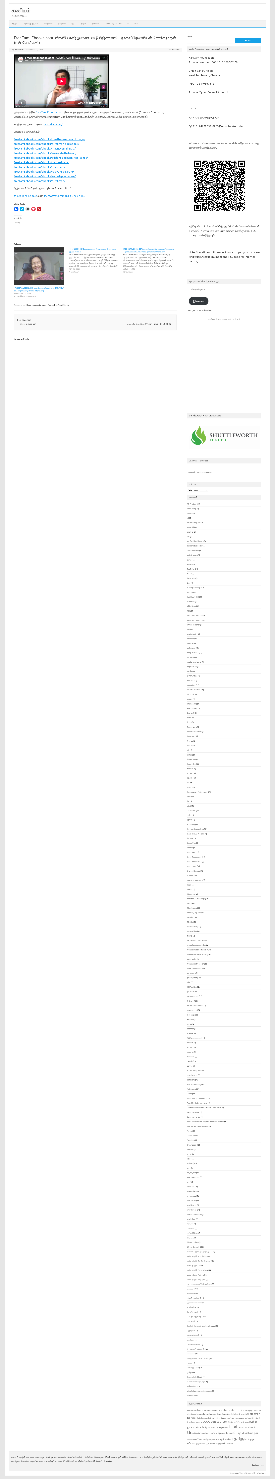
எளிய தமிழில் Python (195, 1275)
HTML (189, 773)
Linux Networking (194, 862)
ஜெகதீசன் (191, 1330)
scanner (190, 1029)
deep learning (193, 653)
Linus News (191, 852)
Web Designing (193, 1177)
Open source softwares (197, 954)
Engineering (192, 704)
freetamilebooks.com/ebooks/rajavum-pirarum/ (44, 171)
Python (190, 1001)
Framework (192, 727)
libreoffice (191, 843)
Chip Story (191, 606)
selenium (191, 1057)
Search (248, 40)
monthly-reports (194, 913)
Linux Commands (194, 857)
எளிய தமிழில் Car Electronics (198, 1261)
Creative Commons (195, 620)
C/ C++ (190, 592)
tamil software (193, 1112)
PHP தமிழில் (192, 987)
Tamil (189, 1094)
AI (188, 518)
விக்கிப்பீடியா (192, 1386)
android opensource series (206, 1410)
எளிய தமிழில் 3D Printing (197, 1256)
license (190, 848)
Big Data (190, 569)
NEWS (189, 936)
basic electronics (234, 1410)
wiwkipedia (192, 1205)
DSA (247, 1414)
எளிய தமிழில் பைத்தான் (196, 1279)
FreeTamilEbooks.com (49, 112)
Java (189, 806)
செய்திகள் (191, 1321)
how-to (190, 769)
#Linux (73, 195)
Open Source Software (196, 950)
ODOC (204, 1421)
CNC (189, 611)
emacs (189, 699)
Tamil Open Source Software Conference (204, 1108)
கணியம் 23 (191, 1293)
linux (189, 1422)
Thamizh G (252, 1427)
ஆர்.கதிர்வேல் (192, 1233)
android (190, 527)
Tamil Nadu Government (197, 1103)
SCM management (194, 1038)
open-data (191, 959)
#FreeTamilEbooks (25, 195)
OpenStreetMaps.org (196, 964)
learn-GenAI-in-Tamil (195, 834)
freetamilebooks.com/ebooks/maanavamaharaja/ (44, 148)
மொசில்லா (229, 1443)
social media (192, 1075)
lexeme (190, 838)
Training (190, 1140)
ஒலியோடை (96, 24)
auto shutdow (193, 550)
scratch (190, 1043)
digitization (192, 667)
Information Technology (197, 792)
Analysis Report (193, 523)
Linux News (192, 866)
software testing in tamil (218, 1428)
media (189, 889)
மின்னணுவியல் (193, 1368)
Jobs (189, 815)
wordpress (191, 1210)
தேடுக (189, 36)
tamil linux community (32, 305)
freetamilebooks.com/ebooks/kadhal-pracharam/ (45, 176)
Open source (217, 1421)
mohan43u (19, 49)
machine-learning (194, 880)
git (188, 750)
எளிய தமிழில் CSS (194, 1266)
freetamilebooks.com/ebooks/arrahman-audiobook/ (46, 143)
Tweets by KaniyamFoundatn (199, 472)
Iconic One (234, 1473)
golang (190, 755)
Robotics (191, 1015)
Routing (190, 1019)
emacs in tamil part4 (27, 324)
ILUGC (189, 787)
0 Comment (174, 49)
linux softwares (193, 871)
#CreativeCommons (56, 195)
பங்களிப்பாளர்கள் (193, 1345)
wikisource (191, 1196)
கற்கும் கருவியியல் (194, 1298)
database (191, 648)
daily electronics (208, 1414)
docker (190, 671)
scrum (189, 1047)
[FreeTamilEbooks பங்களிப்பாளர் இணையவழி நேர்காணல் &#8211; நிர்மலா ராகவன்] (96, 260)
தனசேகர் (191, 1340)
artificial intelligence (195, 541)
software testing (194, 1084)
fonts (189, 722)
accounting (191, 509)
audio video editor (195, 546)
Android (190, 1410)
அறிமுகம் (15, 24)
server (189, 1066)
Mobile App (192, 908)
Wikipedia (196, 1433)
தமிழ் (238, 1438)
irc (188, 801)
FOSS (193, 1418)
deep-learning (223, 1414)
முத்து (189, 1372)
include (198, 1418)
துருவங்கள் (200, 1443)
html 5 (189, 778)
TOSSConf (191, 1136)
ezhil (189, 718)
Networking (192, 931)
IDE (188, 783)
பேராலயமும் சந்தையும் (195, 1349)
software (191, 1080)
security (190, 1052)
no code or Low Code (196, 941)
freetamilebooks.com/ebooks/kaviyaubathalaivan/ (45, 153)
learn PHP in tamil (253, 1418)
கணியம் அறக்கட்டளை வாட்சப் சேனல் (224, 319)
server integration (194, 1070)
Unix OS (190, 1149)
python (253, 1421)
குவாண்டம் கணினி (194, 1303)
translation (191, 1145)
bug (188, 583)
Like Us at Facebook (198, 460)
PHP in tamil (230, 1422)
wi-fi (189, 1182)
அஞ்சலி (190, 1224)
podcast (190, 992)
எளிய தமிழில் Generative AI (198, 1270)
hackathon (191, 759)
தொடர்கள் (209, 1443)
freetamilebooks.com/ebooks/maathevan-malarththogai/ (49, 139)
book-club (191, 578)
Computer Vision (194, 615)
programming (193, 996)
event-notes (192, 708)
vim (188, 1168)
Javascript (191, 811)
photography (192, 978)
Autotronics (192, 555)
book (189, 574)
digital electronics (237, 1414)
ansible (190, 532)
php (188, 982)
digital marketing (194, 662)
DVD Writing (192, 676)
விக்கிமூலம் (191, 1396)
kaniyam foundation (195, 829)
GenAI (189, 745)
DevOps (190, 657)
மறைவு (189, 1363)
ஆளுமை (190, 1238)
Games (190, 741)
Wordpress (206, 1433)
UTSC (189, 1154)
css (188, 629)
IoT (188, 796)
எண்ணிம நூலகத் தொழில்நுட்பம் (199, 1252)
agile (189, 513)
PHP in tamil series (242, 1422)
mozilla (190, 917)
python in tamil (195, 1427)
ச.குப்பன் (190, 1307)
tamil (233, 1426)
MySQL (190, 922)
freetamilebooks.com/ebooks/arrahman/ (39, 180)
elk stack (190, 694)
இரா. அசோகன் (193, 1247)
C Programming (193, 588)
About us (131, 24)
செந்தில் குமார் (192, 1312)
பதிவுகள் (83, 24)
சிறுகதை (213, 1439)
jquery (189, 820)
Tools (189, 1131)
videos (44, 305)
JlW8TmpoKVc (59, 305)
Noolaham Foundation (196, 945)
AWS (189, 564)
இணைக (198, 301)
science (190, 1033)
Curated (190, 639)
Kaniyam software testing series (234, 1418)
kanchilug (191, 824)
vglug (189, 1159)
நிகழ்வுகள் (62, 24)
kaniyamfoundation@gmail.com (235, 143)
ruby (189, 1024)
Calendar (191, 602)
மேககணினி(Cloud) (195, 1377)
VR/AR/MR (191, 1173)
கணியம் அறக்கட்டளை (114, 24)
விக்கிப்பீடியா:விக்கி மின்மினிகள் (199, 1391)
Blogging (249, 1410)
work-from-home (194, 1215)
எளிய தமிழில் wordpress (221, 1433)
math (189, 885)
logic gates (195, 1422)
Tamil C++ (243, 1427)
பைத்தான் (191, 1354)
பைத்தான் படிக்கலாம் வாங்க (198, 1358)
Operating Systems (195, 968)
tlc (68, 305)
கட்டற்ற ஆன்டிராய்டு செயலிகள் (199, 1284)
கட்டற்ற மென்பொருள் (245, 1433)
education (191, 685)
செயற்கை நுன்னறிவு (195, 1317)
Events (190, 713)
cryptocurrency (193, 625)
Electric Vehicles (193, 690)
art (188, 537)
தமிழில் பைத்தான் (226, 1439)
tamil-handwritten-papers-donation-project (205, 1122)
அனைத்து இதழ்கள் (31, 24)
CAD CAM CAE (193, 597)
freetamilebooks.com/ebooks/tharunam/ (39, 167)
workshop (191, 1219)
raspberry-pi (192, 1010)
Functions (191, 736)
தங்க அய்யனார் (193, 1335)
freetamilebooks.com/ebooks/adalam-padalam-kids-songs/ (51, 157)
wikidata (190, 1187)
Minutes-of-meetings (196, 899)
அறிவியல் (191, 1228)
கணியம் (21, 10)
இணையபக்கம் (193, 1242)
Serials (190, 1061)
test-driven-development (197, 1126)
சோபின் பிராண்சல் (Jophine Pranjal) (201, 1326)
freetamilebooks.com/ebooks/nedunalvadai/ (41, 162)
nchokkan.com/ (53, 124)
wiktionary (191, 1200)
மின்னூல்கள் (48, 24)
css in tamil (191, 634)
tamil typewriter (194, 1117)
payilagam (191, 973)
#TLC (82, 195)
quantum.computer (195, 1005)
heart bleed (192, 764)
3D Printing (191, 504)
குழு (72, 24)
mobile (190, 903)
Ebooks (190, 681)
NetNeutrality (192, 927)
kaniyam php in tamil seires (210, 1418)
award (189, 560)
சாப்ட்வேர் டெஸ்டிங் (202, 1439)
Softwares (191, 1089)
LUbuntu (190, 875)
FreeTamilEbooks (194, 732)
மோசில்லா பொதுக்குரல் (196, 1382)
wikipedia (191, 1191)
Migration (191, 894)
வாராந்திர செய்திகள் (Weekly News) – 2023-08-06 (150, 324)
